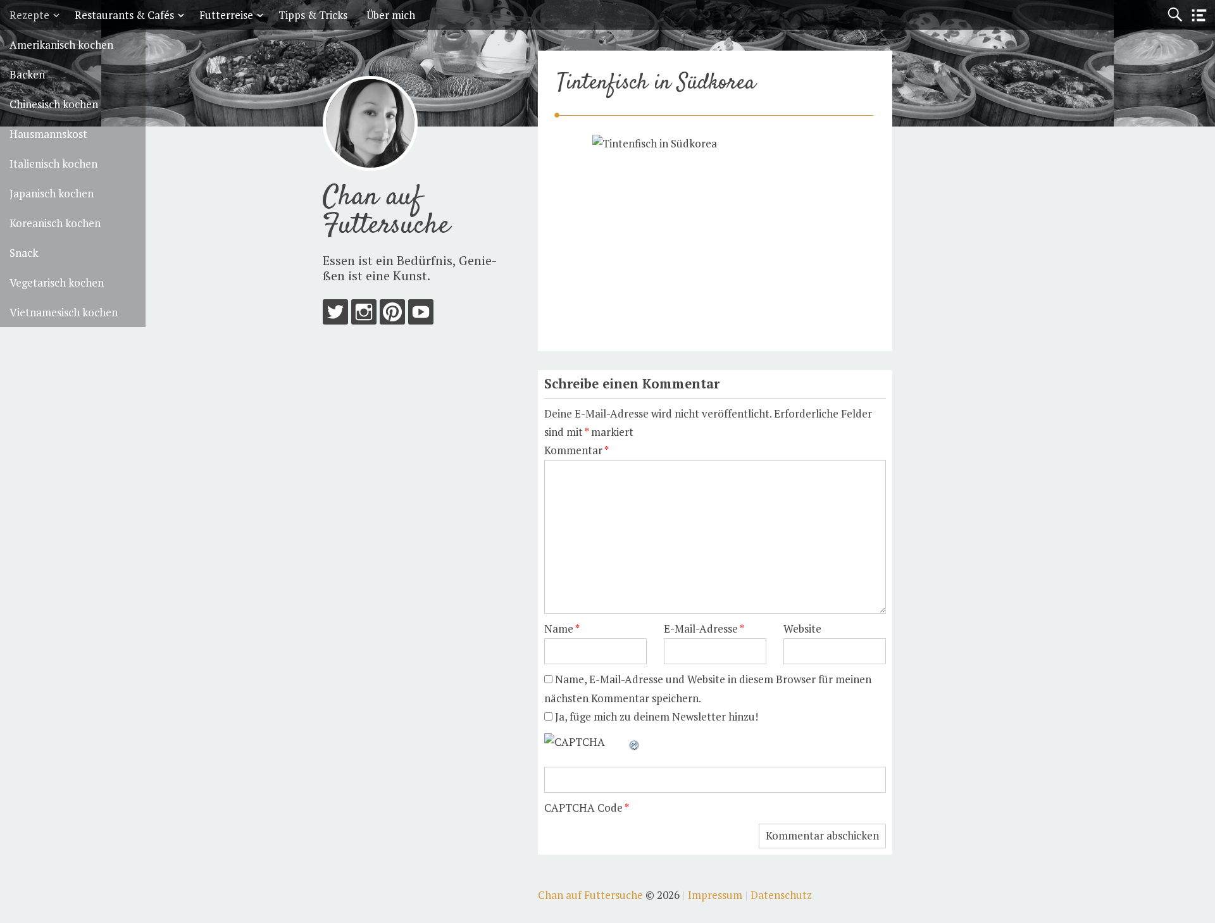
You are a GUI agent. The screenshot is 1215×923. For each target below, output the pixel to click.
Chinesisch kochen (53, 104)
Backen (27, 74)
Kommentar (576, 450)
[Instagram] (364, 314)
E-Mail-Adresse (704, 628)
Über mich (390, 15)
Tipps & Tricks (312, 15)
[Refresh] (635, 741)
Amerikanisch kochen (61, 44)
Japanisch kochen (51, 193)
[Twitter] (335, 314)
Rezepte (29, 15)
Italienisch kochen (53, 163)
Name (562, 628)
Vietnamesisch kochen (63, 312)
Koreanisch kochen (55, 223)
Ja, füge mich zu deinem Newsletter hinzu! (655, 716)
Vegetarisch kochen (56, 282)
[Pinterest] (392, 314)
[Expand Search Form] (1175, 15)
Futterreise (226, 15)
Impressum (715, 895)
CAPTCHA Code (583, 807)
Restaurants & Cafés (124, 15)
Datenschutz (781, 895)
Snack (23, 252)
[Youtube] (420, 314)
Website (802, 628)
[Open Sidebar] (1199, 15)
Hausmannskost (48, 134)
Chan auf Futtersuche (386, 211)
